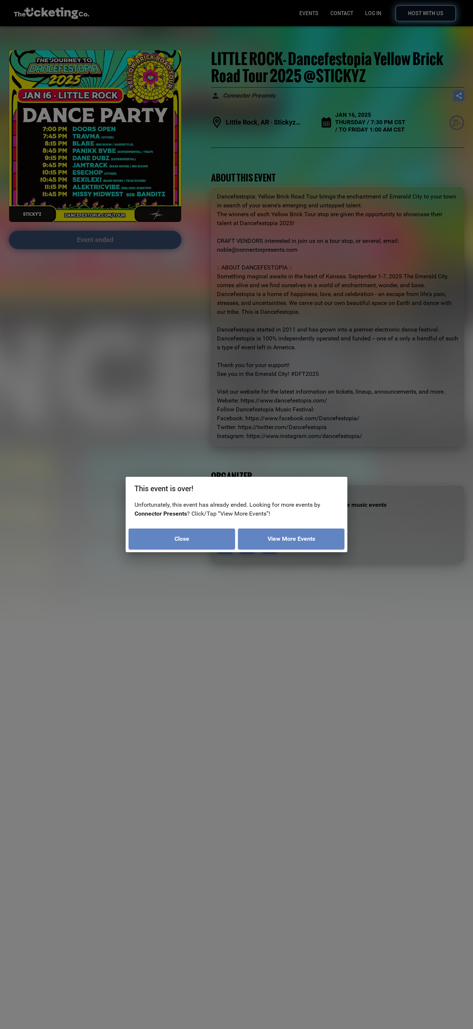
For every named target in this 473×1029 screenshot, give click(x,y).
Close (181, 538)
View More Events (291, 538)
